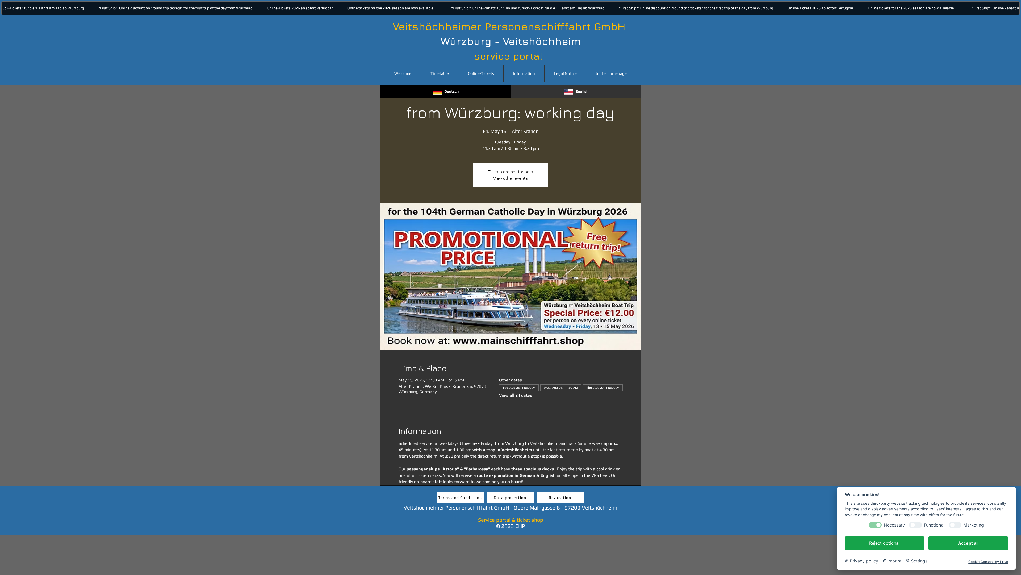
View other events (510, 178)
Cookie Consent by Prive (988, 562)
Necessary (894, 524)
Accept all (968, 542)
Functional (934, 524)
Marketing (974, 524)
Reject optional (884, 542)
